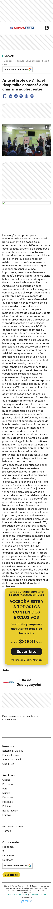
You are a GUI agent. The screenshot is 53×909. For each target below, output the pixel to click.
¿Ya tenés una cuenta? (27, 659)
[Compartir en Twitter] (21, 96)
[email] (26, 96)
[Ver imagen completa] (47, 127)
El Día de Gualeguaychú (28, 682)
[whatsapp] (10, 96)
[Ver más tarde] (4, 96)
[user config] (46, 28)
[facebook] (16, 96)
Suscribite (27, 651)
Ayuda (43, 894)
